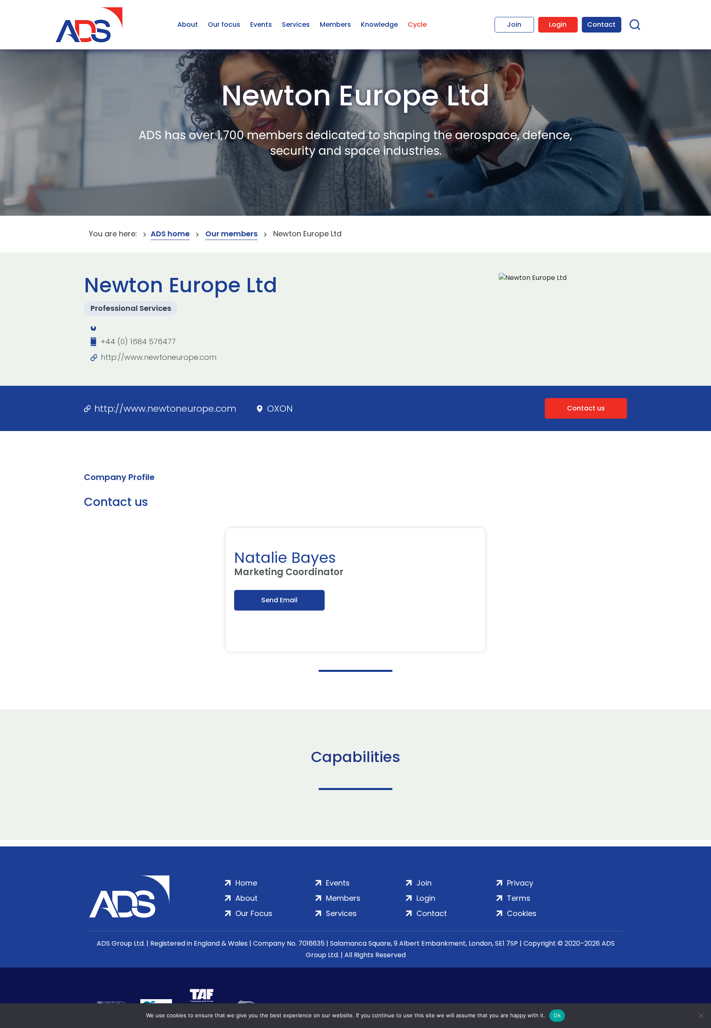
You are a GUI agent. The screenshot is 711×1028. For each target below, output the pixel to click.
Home (246, 883)
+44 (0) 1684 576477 (138, 341)
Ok (557, 1015)
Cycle (417, 24)
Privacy (520, 883)
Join (514, 24)
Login (558, 24)
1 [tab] (355, 671)
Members (335, 24)
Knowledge (379, 24)
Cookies (522, 913)
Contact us (586, 408)
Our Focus (253, 913)
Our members (231, 233)
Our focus (224, 24)
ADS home (170, 233)
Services (296, 24)
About (187, 24)
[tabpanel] (355, 590)
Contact (601, 24)
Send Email (279, 600)
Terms (518, 898)
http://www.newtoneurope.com (158, 357)
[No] (701, 1016)
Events (261, 24)
